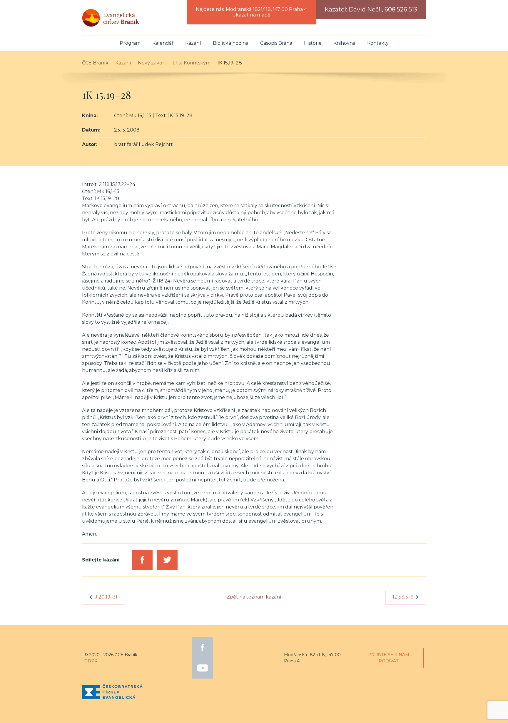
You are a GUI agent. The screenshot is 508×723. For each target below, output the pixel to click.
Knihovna (344, 43)
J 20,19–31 (106, 597)
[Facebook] (202, 647)
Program (130, 43)
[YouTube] (202, 668)
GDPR (91, 661)
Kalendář (162, 43)
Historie (313, 43)
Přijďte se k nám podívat (388, 658)
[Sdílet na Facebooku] (142, 560)
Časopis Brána (276, 43)
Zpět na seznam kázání (254, 597)
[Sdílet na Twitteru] (167, 560)
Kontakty (378, 43)
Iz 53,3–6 (403, 597)
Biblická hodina (230, 43)
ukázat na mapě (251, 15)
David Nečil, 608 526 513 (383, 9)
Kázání (193, 43)
